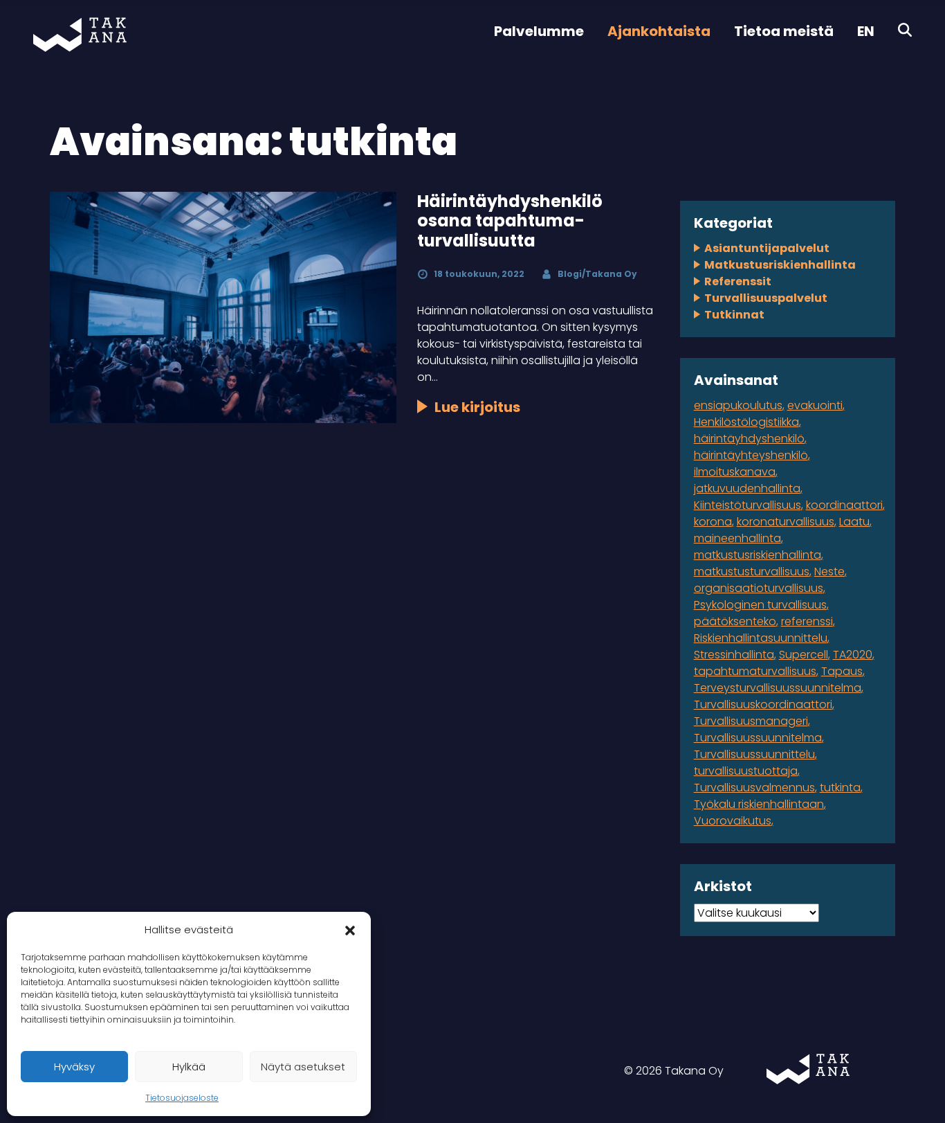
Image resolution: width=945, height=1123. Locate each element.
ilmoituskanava (735, 472)
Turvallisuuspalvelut (765, 298)
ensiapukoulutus (738, 405)
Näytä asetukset (303, 1066)
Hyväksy (74, 1066)
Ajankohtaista (658, 31)
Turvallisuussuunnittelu (754, 754)
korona (713, 522)
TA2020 (852, 655)
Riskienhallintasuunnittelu (760, 638)
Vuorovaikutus (732, 821)
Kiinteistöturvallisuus (747, 505)
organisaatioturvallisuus (758, 588)
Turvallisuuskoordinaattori (763, 704)
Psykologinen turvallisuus (760, 605)
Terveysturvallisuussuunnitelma (777, 688)
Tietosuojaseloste (182, 1098)
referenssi (807, 621)
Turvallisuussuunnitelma (758, 738)
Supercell (803, 655)
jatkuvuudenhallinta (747, 488)
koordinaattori (844, 505)
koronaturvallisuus (785, 522)
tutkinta (840, 788)
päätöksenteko (735, 621)
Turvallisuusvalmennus (754, 788)
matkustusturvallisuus (751, 572)
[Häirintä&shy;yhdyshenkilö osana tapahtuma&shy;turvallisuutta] (223, 307)
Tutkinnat (734, 315)
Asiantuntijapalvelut (766, 248)
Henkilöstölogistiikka (746, 422)
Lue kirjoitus (477, 407)
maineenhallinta (737, 538)
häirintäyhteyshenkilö (751, 455)
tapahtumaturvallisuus (755, 671)
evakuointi (815, 405)
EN (865, 31)
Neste (829, 572)
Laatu (854, 522)
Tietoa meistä (784, 31)
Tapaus (842, 671)
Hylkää (188, 1066)
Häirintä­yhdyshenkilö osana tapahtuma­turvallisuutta (510, 221)
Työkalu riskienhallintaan (759, 804)
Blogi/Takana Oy (597, 274)
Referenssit (737, 281)
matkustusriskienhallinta (757, 555)
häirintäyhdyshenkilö (749, 439)
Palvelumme (539, 31)
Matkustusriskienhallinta (780, 265)
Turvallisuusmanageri (751, 721)
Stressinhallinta (734, 655)
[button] (350, 930)
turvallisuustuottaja (746, 771)
